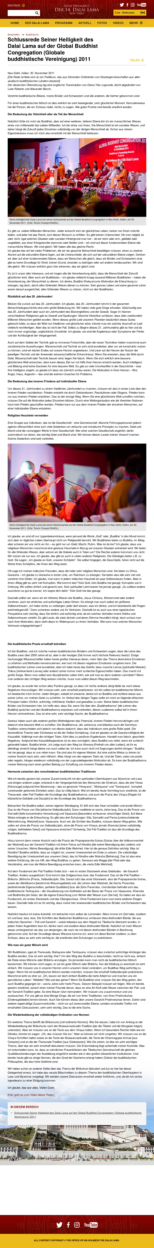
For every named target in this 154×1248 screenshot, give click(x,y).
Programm (63, 23)
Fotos (102, 23)
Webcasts (124, 12)
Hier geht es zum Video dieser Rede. (31, 1095)
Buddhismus (32, 34)
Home (15, 23)
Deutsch (14, 5)
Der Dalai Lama (37, 23)
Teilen (135, 60)
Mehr (133, 23)
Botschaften (14, 34)
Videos (118, 23)
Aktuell (84, 23)
